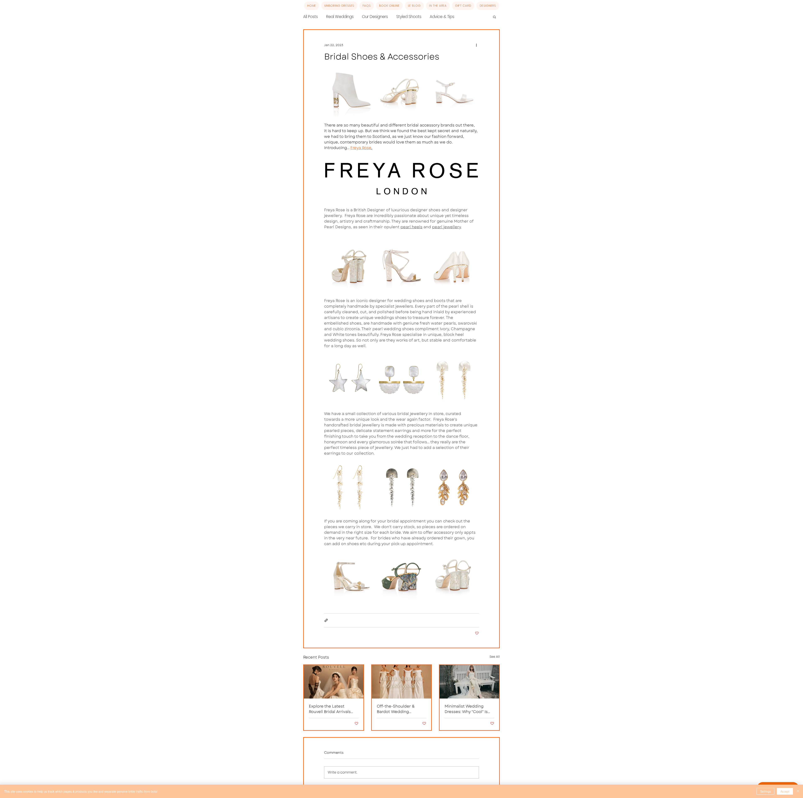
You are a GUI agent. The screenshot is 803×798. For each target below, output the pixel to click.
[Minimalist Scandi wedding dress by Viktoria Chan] (469, 682)
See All (495, 657)
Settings (765, 791)
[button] (494, 16)
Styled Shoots (408, 16)
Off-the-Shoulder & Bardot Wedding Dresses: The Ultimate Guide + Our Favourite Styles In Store (398, 709)
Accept (784, 791)
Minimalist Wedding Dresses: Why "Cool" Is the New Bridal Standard (469, 709)
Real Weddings (340, 16)
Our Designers (375, 16)
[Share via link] (326, 620)
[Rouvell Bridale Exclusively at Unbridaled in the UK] (333, 682)
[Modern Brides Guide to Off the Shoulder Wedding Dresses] (401, 682)
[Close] (797, 791)
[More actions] (476, 45)
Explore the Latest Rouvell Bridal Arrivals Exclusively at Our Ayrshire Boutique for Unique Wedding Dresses (330, 709)
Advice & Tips (442, 16)
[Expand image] (349, 91)
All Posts (310, 16)
